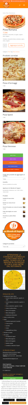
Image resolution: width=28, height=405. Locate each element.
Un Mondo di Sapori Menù (10, 296)
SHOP (5, 319)
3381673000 (19, 356)
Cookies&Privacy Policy (11, 330)
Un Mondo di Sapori (11, 336)
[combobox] (14, 178)
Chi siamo (6, 334)
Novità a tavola (9, 343)
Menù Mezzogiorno (10, 312)
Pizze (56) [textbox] (13, 246)
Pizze (7, 13)
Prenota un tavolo (8, 332)
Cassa (7, 328)
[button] (23, 17)
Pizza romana (16, 51)
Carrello (8, 325)
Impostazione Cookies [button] (9, 400)
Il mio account (9, 323)
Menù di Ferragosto (10, 310)
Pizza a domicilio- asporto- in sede (14, 306)
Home (4, 13)
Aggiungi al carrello (16, 45)
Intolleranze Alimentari (11, 315)
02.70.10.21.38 (11, 356)
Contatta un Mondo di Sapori (13, 345)
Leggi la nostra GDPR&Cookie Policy (17, 403)
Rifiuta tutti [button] (5, 403)
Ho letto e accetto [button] (21, 400)
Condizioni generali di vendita (13, 321)
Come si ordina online (11, 308)
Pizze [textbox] (13, 179)
